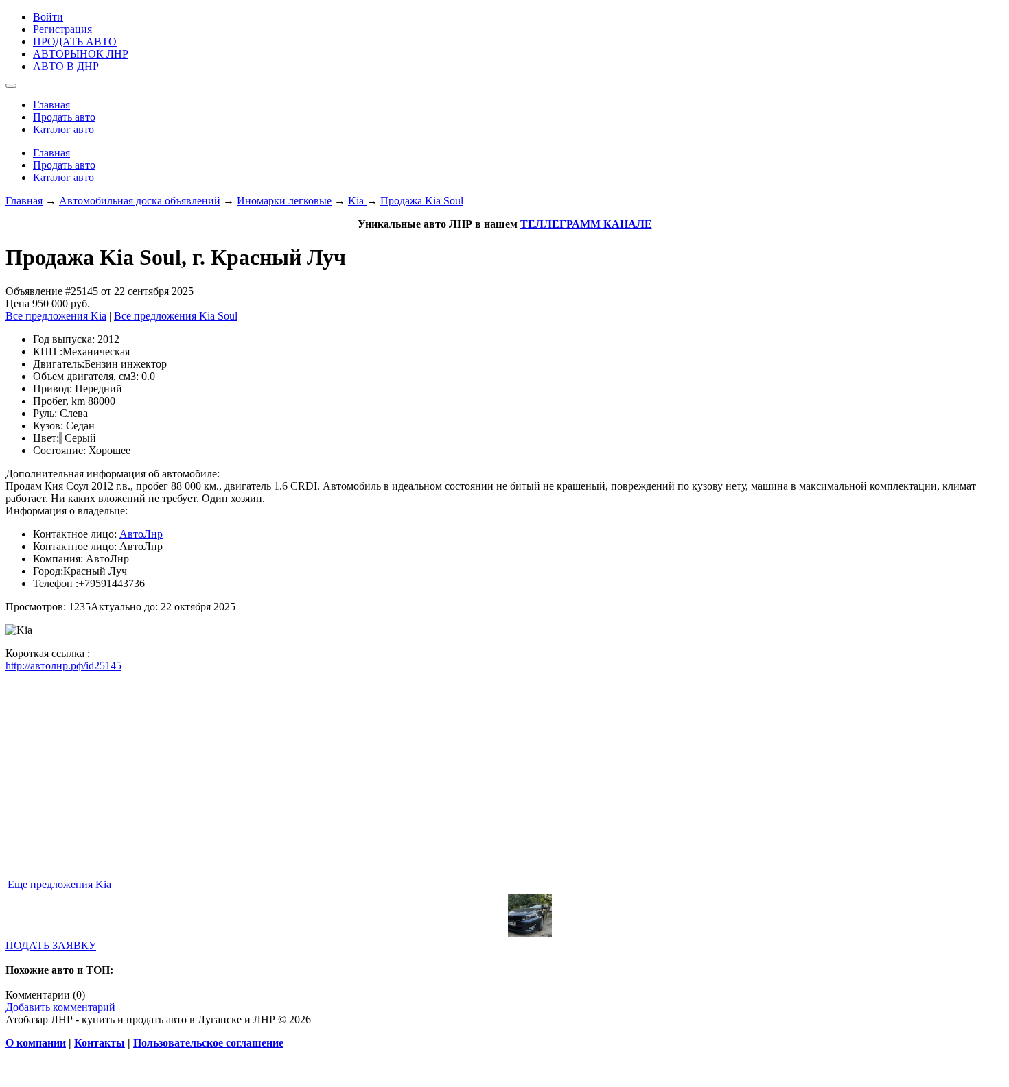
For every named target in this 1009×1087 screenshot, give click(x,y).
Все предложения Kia (55, 316)
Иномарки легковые (284, 200)
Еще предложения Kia (59, 884)
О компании (35, 1043)
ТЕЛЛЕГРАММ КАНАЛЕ (586, 224)
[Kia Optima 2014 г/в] (530, 934)
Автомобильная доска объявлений (139, 200)
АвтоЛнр (141, 534)
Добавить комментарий (60, 1007)
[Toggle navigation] (10, 86)
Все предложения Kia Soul (175, 316)
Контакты (99, 1043)
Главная (24, 200)
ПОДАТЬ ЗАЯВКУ (50, 945)
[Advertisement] (417, 780)
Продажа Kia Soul (421, 200)
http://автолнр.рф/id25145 (63, 665)
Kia (357, 200)
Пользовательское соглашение (208, 1043)
